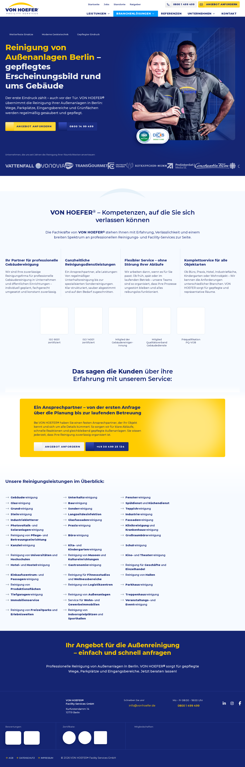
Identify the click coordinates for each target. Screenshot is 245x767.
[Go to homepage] (21, 8)
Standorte (120, 4)
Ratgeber (135, 4)
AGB (11, 758)
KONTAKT (229, 13)
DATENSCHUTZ (27, 758)
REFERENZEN (171, 13)
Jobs (106, 4)
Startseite (94, 4)
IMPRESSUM (47, 758)
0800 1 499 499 (189, 705)
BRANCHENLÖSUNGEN (133, 13)
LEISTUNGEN (96, 13)
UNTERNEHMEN (200, 13)
